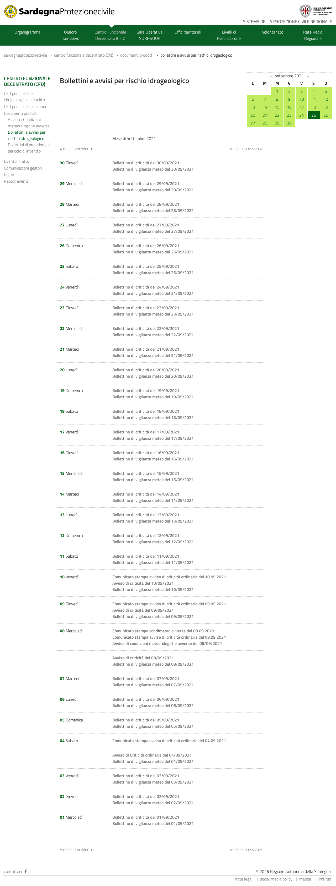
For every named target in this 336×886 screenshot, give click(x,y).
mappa (305, 879)
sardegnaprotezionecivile (25, 55)
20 (252, 115)
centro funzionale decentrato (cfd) (83, 55)
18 (313, 107)
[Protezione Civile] (62, 11)
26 (325, 115)
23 (289, 115)
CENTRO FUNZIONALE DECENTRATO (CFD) (27, 81)
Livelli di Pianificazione (229, 35)
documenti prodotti (136, 55)
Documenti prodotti (21, 113)
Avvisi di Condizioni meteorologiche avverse (29, 122)
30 (289, 123)
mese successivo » (246, 148)
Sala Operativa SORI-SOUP (149, 35)
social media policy (276, 879)
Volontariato (272, 32)
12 (325, 99)
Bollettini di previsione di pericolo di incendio (29, 148)
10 (301, 99)
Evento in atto (16, 161)
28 (264, 123)
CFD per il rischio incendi (25, 106)
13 (252, 107)
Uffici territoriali (188, 32)
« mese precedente (76, 148)
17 (301, 107)
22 (277, 115)
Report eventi (16, 181)
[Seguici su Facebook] (25, 871)
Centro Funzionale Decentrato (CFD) (110, 35)
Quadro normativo (70, 35)
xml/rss (324, 879)
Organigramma (27, 32)
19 (325, 107)
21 (264, 115)
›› (308, 76)
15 (277, 107)
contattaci (13, 871)
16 (289, 107)
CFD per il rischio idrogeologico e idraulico (24, 96)
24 (301, 115)
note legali (244, 879)
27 (252, 123)
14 (264, 107)
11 (313, 99)
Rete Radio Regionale (312, 35)
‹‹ (271, 76)
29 (277, 123)
